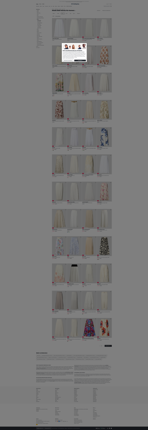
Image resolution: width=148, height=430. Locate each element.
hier (69, 57)
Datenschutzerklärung (68, 58)
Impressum (72, 58)
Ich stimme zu (80, 60)
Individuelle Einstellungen (68, 60)
